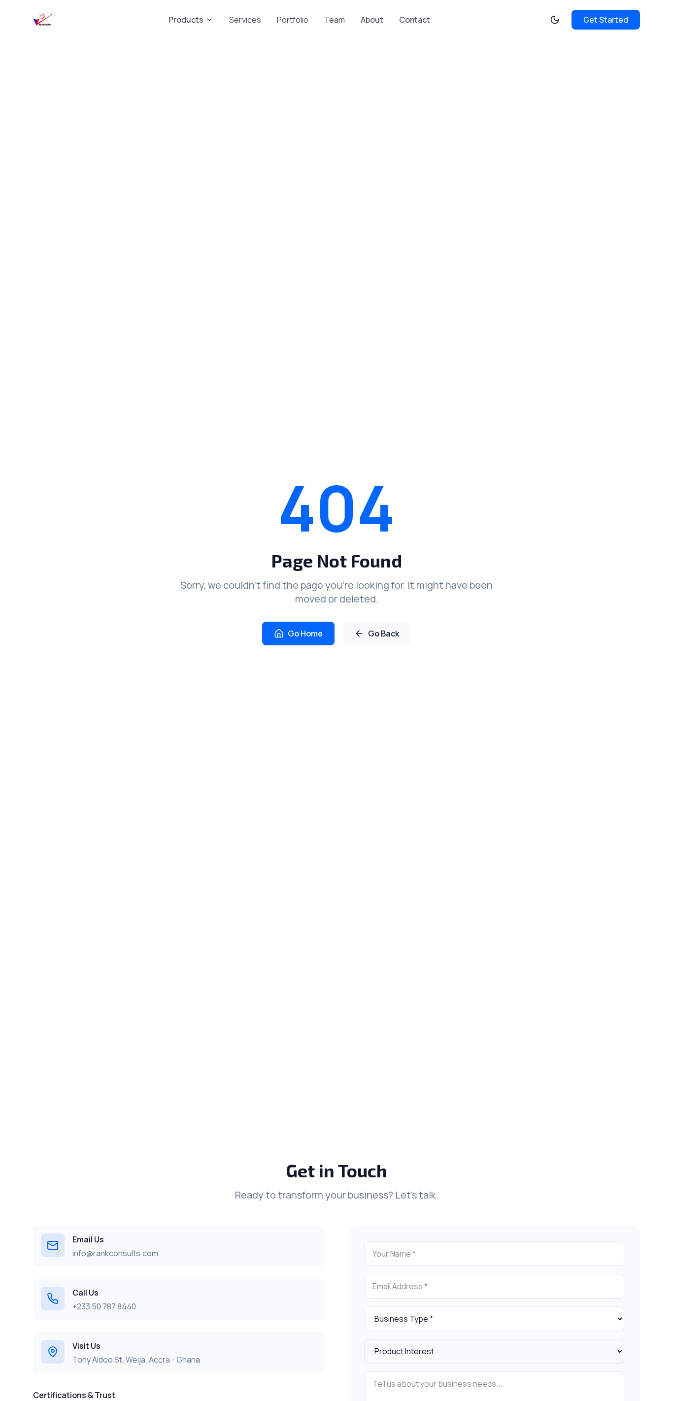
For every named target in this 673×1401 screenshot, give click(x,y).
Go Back (383, 633)
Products (185, 19)
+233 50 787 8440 (104, 1306)
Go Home (305, 633)
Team (334, 19)
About (372, 19)
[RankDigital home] (43, 20)
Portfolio (292, 19)
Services (245, 19)
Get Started (605, 19)
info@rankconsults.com (115, 1253)
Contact (414, 19)
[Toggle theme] (555, 20)
